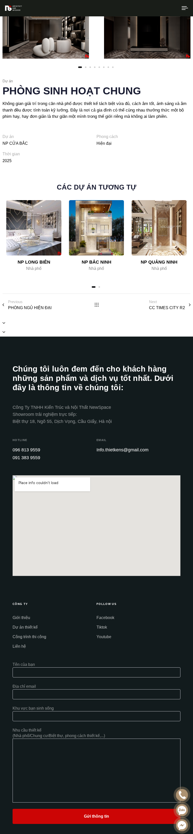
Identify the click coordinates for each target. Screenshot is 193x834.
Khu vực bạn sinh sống (33, 708)
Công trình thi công (29, 637)
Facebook (105, 617)
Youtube (103, 637)
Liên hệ (19, 646)
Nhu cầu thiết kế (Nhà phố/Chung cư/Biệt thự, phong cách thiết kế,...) (59, 733)
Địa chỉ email (24, 686)
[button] (4, 323)
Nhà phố (33, 268)
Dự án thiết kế (25, 627)
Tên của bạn (24, 664)
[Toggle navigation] (157, 8)
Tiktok (101, 627)
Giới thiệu (21, 617)
